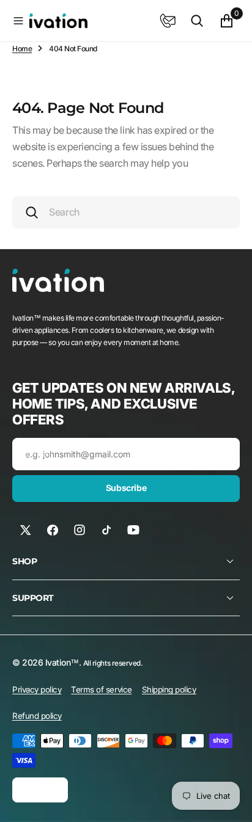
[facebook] (52, 530)
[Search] (196, 20)
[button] (18, 21)
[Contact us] (167, 20)
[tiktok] (106, 530)
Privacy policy (36, 689)
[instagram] (79, 530)
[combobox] (126, 212)
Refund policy (37, 716)
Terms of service (101, 689)
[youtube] (133, 530)
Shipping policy (169, 689)
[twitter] (25, 530)
